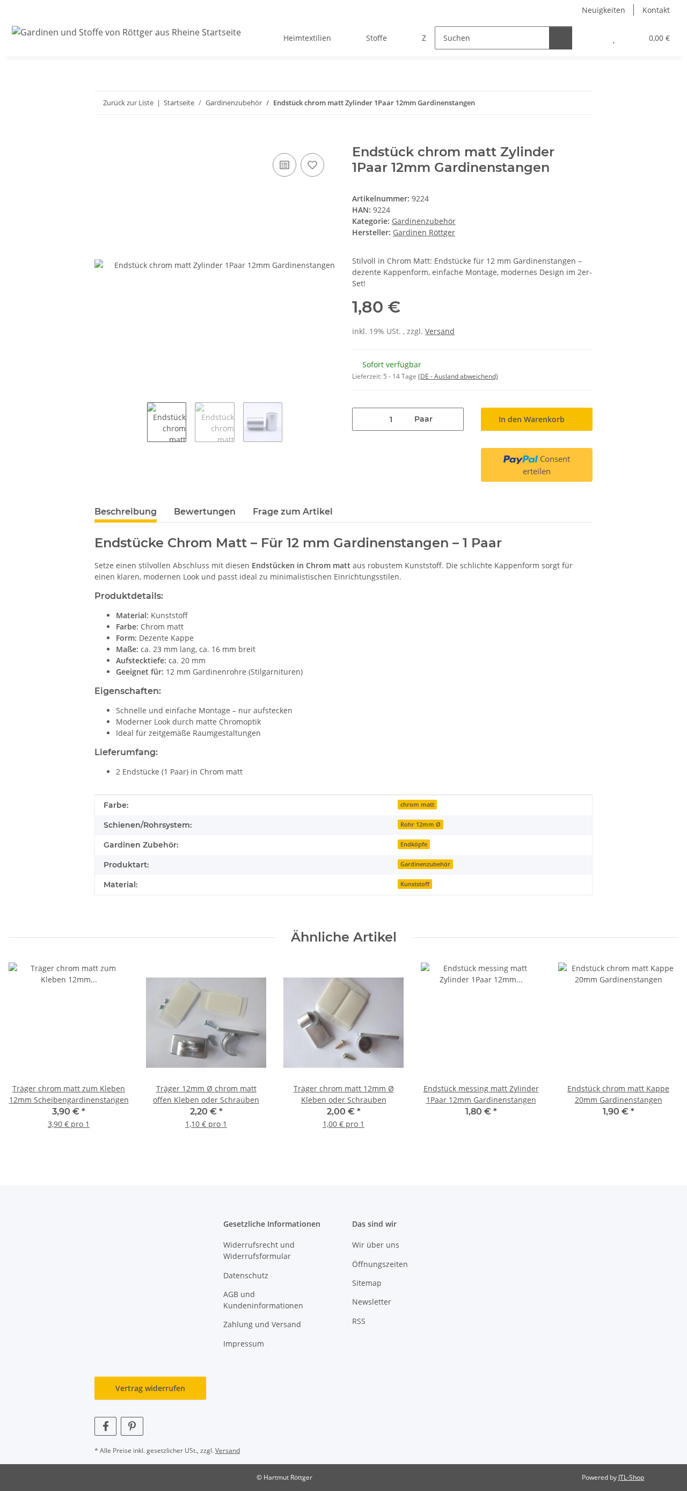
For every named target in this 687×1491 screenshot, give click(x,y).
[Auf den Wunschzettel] (312, 165)
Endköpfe (413, 844)
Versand (440, 331)
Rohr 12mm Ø (420, 824)
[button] (592, 37)
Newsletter (371, 1302)
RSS (359, 1321)
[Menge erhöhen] (451, 419)
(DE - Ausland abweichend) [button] (458, 376)
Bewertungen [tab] (205, 511)
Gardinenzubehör (424, 221)
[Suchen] (560, 37)
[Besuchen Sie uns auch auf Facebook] (105, 1426)
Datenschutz (245, 1275)
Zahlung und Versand (262, 1324)
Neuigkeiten (603, 10)
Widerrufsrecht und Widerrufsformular (259, 1250)
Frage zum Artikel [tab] (293, 511)
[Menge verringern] (364, 419)
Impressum (243, 1343)
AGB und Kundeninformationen (263, 1300)
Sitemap (367, 1283)
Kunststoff (414, 884)
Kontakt (656, 10)
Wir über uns (375, 1245)
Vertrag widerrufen (150, 1388)
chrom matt (417, 804)
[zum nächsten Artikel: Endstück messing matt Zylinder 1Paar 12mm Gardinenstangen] (581, 102)
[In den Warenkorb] (103, 138)
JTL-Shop (631, 1477)
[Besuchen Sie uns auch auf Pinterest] (132, 1426)
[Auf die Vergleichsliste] (284, 165)
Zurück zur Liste (128, 102)
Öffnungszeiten (380, 1264)
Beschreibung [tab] (125, 511)
